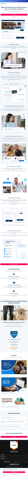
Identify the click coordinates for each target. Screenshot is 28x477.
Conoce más (20, 110)
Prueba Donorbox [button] (14, 14)
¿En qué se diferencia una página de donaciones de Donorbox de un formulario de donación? (12, 422)
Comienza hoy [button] (14, 436)
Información (2, 454)
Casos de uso (3, 456)
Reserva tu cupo (16, 1)
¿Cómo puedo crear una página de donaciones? (7, 417)
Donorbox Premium (16, 79)
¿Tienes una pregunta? (20, 295)
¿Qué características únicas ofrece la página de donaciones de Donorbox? (11, 426)
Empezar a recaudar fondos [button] (14, 264)
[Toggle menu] (26, 3)
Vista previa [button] (14, 16)
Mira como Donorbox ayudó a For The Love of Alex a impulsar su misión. (14, 326)
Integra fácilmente (3, 286)
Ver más (5, 470)
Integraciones (3, 458)
